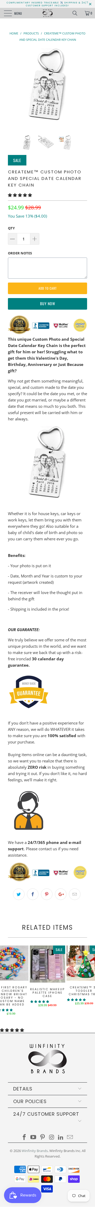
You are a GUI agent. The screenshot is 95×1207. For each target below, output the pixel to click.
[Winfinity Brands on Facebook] (24, 1137)
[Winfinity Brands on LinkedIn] (61, 1137)
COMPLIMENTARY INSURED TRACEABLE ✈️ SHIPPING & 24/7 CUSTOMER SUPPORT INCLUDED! (47, 4)
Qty (11, 228)
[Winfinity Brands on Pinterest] (43, 1137)
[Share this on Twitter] (19, 894)
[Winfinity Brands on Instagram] (52, 1137)
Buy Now (47, 303)
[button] (20, 195)
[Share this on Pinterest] (47, 894)
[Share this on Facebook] (33, 894)
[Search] (77, 13)
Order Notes (20, 253)
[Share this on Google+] (60, 894)
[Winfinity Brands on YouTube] (33, 1137)
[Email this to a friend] (74, 894)
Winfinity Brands (35, 1150)
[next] (82, 87)
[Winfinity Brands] (47, 13)
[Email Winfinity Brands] (70, 1137)
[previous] (13, 87)
